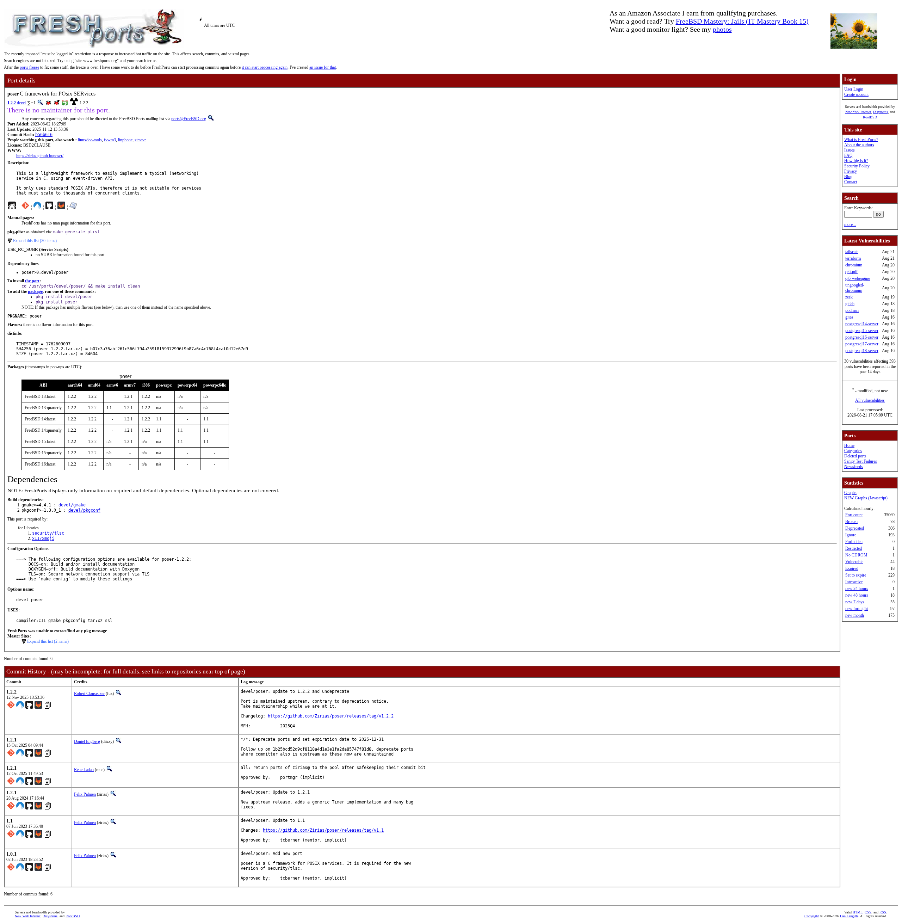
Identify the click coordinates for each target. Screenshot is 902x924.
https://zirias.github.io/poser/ (39, 155)
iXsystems (880, 112)
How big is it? (856, 160)
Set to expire (855, 575)
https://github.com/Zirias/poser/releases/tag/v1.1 (323, 830)
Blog (848, 176)
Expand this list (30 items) (35, 240)
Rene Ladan (84, 769)
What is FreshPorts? (861, 139)
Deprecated (854, 528)
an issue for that (322, 67)
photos (722, 29)
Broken (851, 521)
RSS (882, 912)
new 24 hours (856, 588)
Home (849, 445)
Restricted (853, 548)
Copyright (811, 916)
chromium (853, 265)
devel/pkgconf (84, 510)
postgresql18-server (861, 350)
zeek (849, 297)
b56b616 (43, 134)
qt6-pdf (851, 271)
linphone (125, 139)
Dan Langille (849, 916)
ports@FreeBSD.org (188, 118)
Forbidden (854, 541)
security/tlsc (48, 533)
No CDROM (856, 555)
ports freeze (29, 67)
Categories (853, 450)
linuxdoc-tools (90, 139)
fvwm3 (110, 139)
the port (32, 280)
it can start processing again (265, 67)
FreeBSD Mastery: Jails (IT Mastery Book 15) (742, 21)
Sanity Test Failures (860, 461)
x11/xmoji (43, 538)
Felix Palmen (85, 794)
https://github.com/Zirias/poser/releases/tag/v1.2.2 (331, 716)
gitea (849, 317)
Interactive (854, 581)
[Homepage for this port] (12, 207)
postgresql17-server (861, 343)
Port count (854, 514)
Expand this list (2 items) (48, 641)
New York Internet (858, 112)
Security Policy (857, 166)
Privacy (850, 171)
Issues (849, 150)
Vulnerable (854, 561)
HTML (858, 912)
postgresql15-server (861, 330)
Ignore (850, 534)
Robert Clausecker (89, 693)
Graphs (850, 492)
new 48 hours (856, 595)
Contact (850, 181)
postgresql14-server (861, 323)
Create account (856, 94)
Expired (851, 568)
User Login (853, 89)
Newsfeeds (853, 466)
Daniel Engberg (87, 741)
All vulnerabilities (870, 400)
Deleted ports (855, 456)
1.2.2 (11, 102)
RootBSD (870, 117)
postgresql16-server (861, 337)
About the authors (859, 144)
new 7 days (854, 601)
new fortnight (856, 608)
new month (854, 615)
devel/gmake (72, 505)
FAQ (848, 155)
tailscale (851, 251)
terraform (853, 258)
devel (21, 102)
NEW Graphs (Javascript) (866, 497)
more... (850, 224)
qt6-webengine (857, 278)
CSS (868, 912)
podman (852, 310)
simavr (140, 139)
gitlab (849, 303)
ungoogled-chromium (854, 288)
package (35, 291)
